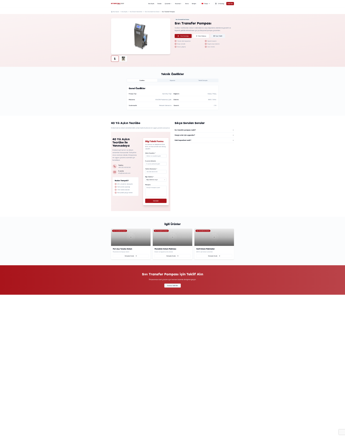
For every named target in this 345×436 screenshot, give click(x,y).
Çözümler (167, 3)
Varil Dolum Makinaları (205, 249)
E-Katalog (221, 3)
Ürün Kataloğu (184, 36)
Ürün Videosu (202, 36)
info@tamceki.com (124, 173)
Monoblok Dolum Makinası (165, 249)
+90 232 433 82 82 (124, 167)
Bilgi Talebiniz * (149, 177)
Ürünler (159, 3)
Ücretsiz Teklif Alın (172, 285)
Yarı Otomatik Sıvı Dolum (152, 11)
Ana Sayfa (151, 3)
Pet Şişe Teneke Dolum (122, 249)
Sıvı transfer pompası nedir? (185, 130)
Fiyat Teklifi (219, 36)
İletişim (194, 3)
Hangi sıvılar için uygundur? (185, 135)
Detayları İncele (129, 256)
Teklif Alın (230, 3)
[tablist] (172, 80)
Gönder (156, 201)
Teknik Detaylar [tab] (203, 80)
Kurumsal (177, 3)
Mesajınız (148, 184)
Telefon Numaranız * (151, 169)
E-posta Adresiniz (150, 161)
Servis (187, 3)
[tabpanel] (172, 97)
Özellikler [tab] (142, 80)
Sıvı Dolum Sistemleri (136, 11)
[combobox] (156, 179)
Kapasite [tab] (172, 80)
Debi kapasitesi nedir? (183, 140)
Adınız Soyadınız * (150, 153)
